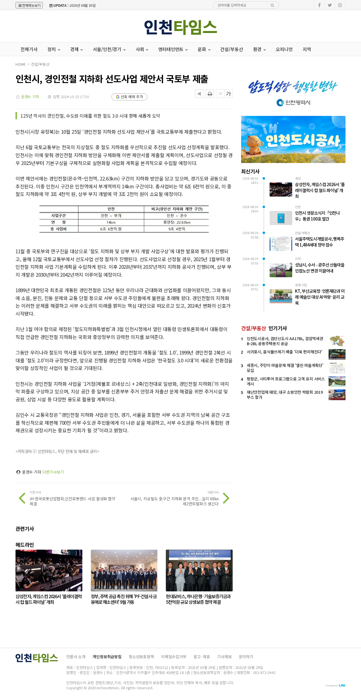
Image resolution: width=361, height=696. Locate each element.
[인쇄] (210, 93)
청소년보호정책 (141, 656)
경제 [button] (75, 49)
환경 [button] (258, 49)
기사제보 (224, 656)
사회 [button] (140, 49)
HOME (20, 64)
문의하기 (246, 656)
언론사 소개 (75, 656)
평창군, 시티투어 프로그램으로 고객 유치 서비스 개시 (286, 381)
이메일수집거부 (173, 656)
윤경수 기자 (30, 96)
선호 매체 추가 (132, 96)
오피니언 (284, 49)
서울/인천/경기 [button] (107, 49)
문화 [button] (202, 49)
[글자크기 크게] (228, 93)
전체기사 (29, 49)
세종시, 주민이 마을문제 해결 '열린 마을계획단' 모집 (285, 367)
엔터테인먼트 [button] (171, 49)
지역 (307, 49)
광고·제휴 (201, 656)
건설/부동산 (231, 49)
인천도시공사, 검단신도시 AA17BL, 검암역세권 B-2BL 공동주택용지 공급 (285, 341)
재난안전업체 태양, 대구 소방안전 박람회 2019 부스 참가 (285, 394)
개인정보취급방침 (107, 656)
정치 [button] (52, 49)
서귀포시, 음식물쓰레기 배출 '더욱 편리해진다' (284, 351)
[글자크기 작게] (220, 93)
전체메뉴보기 (31, 5)
